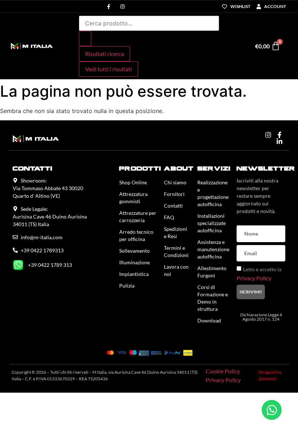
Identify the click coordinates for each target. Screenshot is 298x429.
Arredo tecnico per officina (136, 235)
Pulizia (126, 285)
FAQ (169, 217)
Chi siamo (175, 182)
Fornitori (174, 194)
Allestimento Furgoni (211, 271)
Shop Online (133, 182)
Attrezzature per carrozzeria (137, 216)
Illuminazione (134, 262)
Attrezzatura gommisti (133, 197)
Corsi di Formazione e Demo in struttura (212, 298)
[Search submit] (85, 38)
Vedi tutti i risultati (108, 68)
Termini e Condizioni (176, 251)
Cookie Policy (223, 371)
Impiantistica (134, 274)
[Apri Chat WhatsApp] (272, 410)
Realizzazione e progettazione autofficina (213, 193)
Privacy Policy (254, 277)
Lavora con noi (176, 270)
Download (209, 320)
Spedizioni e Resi (175, 232)
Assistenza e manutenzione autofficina (213, 249)
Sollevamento (134, 251)
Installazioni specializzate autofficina (211, 223)
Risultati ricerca (104, 53)
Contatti (173, 206)
